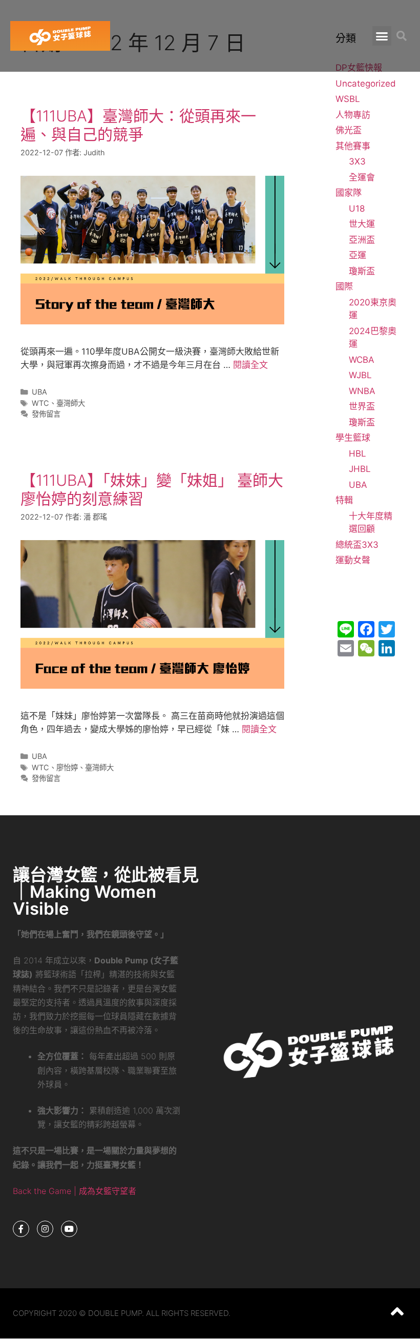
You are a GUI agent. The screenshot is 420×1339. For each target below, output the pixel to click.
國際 (344, 286)
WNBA (362, 391)
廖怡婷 (67, 767)
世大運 (362, 224)
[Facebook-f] (21, 1229)
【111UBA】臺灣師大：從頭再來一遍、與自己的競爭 (138, 125)
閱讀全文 (250, 365)
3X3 (357, 161)
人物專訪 (352, 115)
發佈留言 (46, 413)
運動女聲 (352, 560)
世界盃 (362, 406)
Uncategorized (365, 83)
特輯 (344, 500)
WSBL (347, 99)
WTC (40, 403)
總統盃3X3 (357, 545)
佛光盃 (348, 130)
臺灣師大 (70, 403)
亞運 (357, 255)
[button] (382, 36)
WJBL (360, 375)
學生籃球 (352, 437)
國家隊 (348, 193)
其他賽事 (352, 146)
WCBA (361, 360)
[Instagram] (45, 1229)
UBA (39, 391)
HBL (357, 453)
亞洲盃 (362, 240)
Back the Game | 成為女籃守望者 (74, 1191)
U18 (357, 208)
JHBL (360, 469)
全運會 (362, 177)
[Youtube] (69, 1229)
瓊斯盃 (362, 271)
